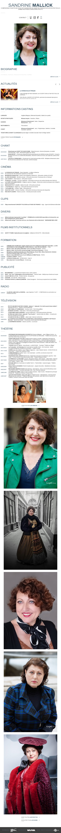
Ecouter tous (29, 820)
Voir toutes (29, 405)
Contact (22, 17)
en (41, 18)
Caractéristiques (11, 137)
